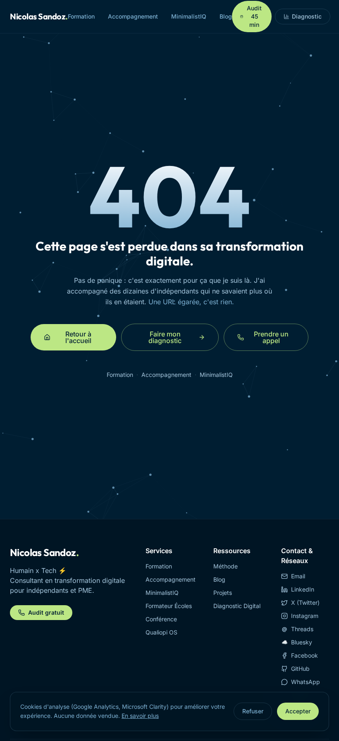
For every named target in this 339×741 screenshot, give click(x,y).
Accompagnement (133, 16)
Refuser (252, 711)
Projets (222, 592)
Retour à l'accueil (78, 337)
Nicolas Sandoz (39, 16)
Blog (226, 16)
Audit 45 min (254, 16)
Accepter (297, 711)
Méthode (225, 566)
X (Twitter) (305, 602)
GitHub (300, 668)
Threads (297, 628)
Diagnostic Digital (236, 605)
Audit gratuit (46, 612)
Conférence (161, 619)
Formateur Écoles (169, 605)
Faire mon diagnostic (164, 337)
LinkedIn (302, 589)
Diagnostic (307, 16)
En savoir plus (140, 715)
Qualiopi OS (161, 632)
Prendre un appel (271, 337)
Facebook (304, 655)
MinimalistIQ (188, 16)
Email (298, 576)
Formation (81, 16)
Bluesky (297, 642)
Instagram (304, 615)
